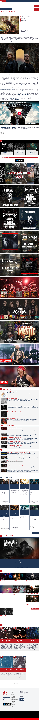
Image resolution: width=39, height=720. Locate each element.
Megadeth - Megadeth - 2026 (12, 391)
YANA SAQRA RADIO (6, 157)
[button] (37, 149)
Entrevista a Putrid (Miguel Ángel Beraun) (15, 441)
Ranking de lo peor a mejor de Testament (15, 460)
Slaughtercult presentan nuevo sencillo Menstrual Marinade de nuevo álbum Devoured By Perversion (5, 487)
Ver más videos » (35, 608)
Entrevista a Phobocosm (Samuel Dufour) (15, 445)
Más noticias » (35, 533)
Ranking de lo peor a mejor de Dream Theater (15, 456)
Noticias (12, 694)
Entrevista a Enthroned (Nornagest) (14, 437)
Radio (12, 706)
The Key (32, 641)
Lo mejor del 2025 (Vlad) (12, 469)
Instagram (2, 134)
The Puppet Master (6, 641)
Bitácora (12, 700)
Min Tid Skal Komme (6, 670)
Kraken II (19, 641)
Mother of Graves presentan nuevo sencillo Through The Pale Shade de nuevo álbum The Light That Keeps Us (5, 513)
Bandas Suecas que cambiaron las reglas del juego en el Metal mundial (20, 452)
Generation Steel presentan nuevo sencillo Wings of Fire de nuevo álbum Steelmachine (14, 513)
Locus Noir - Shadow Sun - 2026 (13, 405)
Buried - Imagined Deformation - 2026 (14, 411)
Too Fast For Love (19, 670)
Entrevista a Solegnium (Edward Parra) (14, 428)
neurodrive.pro (26, 718)
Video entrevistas (14, 698)
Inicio (12, 691)
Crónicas (13, 701)
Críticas (12, 692)
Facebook (2, 133)
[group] (6, 149)
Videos (12, 702)
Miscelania (13, 705)
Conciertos (13, 703)
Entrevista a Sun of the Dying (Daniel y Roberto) (16, 433)
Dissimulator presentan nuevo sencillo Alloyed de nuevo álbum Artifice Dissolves (24, 512)
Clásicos (12, 695)
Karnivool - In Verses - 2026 (12, 398)
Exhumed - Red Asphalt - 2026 (13, 418)
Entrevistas (13, 696)
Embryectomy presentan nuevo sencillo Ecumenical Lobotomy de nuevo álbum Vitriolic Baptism (34, 487)
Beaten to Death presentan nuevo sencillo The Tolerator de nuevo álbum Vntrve (15, 486)
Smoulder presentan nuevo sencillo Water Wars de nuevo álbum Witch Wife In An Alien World (34, 513)
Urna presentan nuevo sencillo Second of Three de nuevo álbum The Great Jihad (24, 486)
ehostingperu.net (16, 718)
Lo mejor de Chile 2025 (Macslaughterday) (15, 465)
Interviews (13, 697)
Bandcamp (2, 132)
